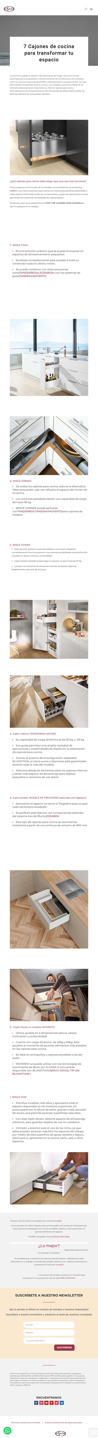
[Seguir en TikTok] (57, 1403)
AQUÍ (61, 1264)
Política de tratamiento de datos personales (63, 1423)
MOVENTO (39, 276)
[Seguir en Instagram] (41, 1403)
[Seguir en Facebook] (36, 1403)
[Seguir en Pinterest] (52, 1403)
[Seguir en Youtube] (46, 1403)
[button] (7, 1430)
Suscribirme (64, 1347)
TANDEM (25, 276)
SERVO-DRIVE (59, 1070)
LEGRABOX (45, 272)
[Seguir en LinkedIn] (62, 1403)
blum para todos (62, 1236)
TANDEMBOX (28, 272)
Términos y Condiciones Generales (25, 1423)
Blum (14, 191)
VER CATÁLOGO (67, 1278)
